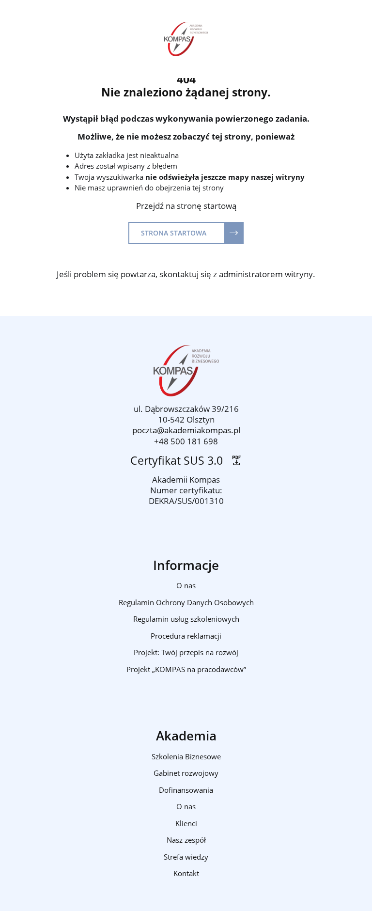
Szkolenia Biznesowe (186, 756)
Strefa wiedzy (186, 857)
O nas (186, 585)
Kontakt (186, 873)
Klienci (186, 823)
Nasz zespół (186, 840)
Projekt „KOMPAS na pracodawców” (186, 669)
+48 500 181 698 (186, 441)
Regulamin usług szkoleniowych (186, 619)
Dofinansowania (186, 790)
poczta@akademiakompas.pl (186, 430)
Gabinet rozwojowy (186, 773)
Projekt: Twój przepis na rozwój (186, 652)
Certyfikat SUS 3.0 (179, 460)
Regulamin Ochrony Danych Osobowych (186, 602)
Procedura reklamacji (186, 636)
